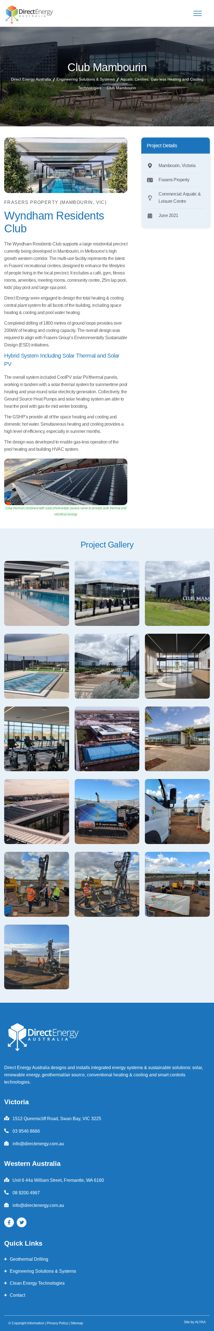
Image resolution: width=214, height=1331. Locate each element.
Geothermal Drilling (29, 1259)
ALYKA (200, 1322)
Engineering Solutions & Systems (43, 1271)
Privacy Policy (57, 1323)
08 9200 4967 (26, 1192)
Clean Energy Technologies (37, 1283)
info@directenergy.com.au (38, 1143)
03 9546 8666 (26, 1131)
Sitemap (76, 1323)
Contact (17, 1295)
